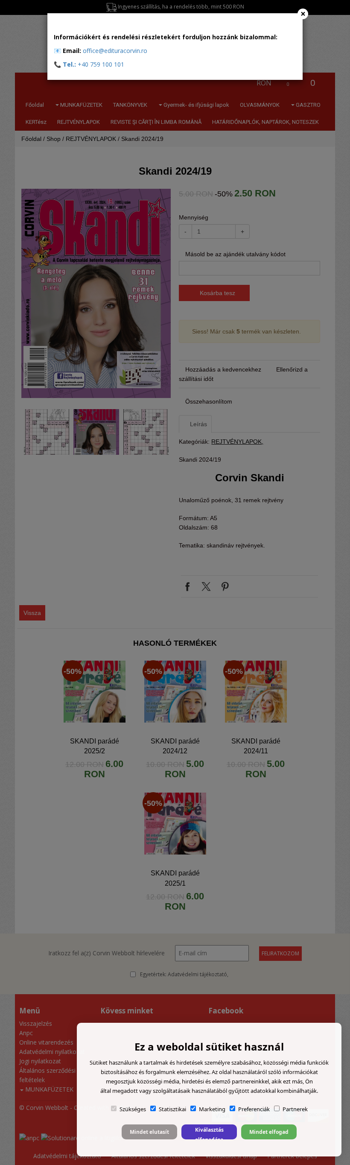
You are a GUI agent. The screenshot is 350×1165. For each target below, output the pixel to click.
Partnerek (295, 1109)
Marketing (212, 1109)
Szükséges (133, 1109)
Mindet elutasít (149, 1132)
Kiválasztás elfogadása (209, 1132)
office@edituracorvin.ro (115, 51)
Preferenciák (254, 1109)
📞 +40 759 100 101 (89, 64)
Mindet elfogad (269, 1132)
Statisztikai (172, 1109)
